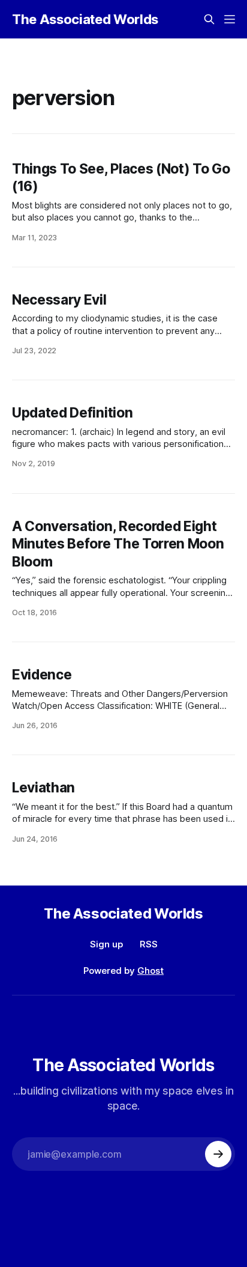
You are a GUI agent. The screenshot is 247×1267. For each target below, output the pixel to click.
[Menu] (229, 19)
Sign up (106, 944)
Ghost (150, 970)
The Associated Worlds (85, 19)
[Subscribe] (218, 1154)
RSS (149, 944)
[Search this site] (209, 19)
